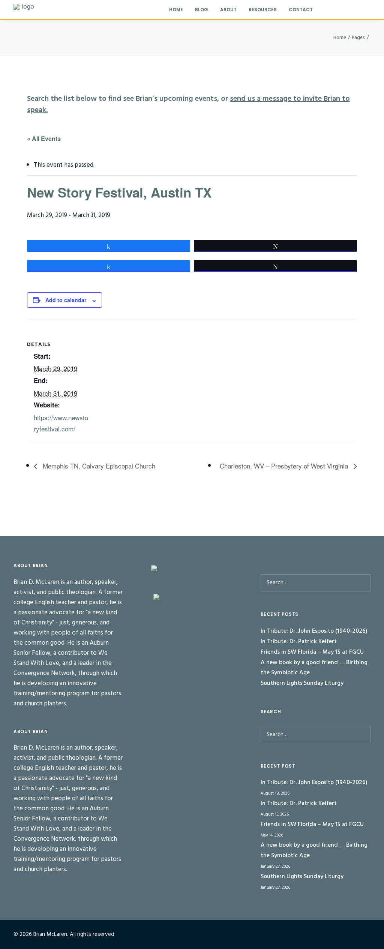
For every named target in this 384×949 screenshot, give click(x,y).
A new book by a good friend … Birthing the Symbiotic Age (314, 668)
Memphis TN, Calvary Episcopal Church (98, 465)
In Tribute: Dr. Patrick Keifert (299, 642)
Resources (263, 9)
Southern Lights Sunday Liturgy (302, 683)
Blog (201, 9)
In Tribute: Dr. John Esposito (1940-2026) (314, 631)
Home (176, 9)
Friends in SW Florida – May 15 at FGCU (312, 652)
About (228, 9)
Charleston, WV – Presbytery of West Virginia (285, 465)
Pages (358, 38)
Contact (301, 9)
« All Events (44, 138)
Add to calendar (65, 300)
